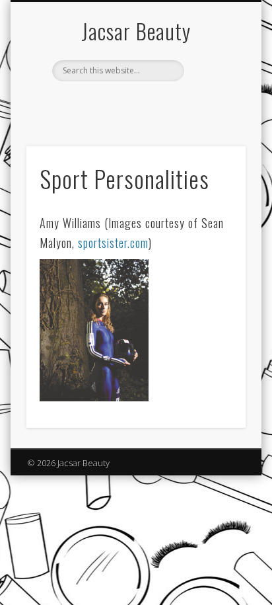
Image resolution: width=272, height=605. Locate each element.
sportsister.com (113, 242)
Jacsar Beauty (136, 30)
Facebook (107, 103)
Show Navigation (213, 118)
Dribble (161, 103)
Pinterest (134, 103)
